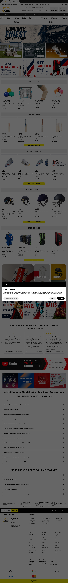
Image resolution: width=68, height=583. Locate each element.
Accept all (61, 298)
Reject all (53, 298)
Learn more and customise (11, 298)
